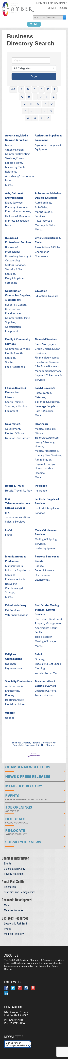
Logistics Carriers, (45, 690)
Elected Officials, (15, 433)
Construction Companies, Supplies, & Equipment (18, 295)
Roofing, (10, 695)
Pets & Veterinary (15, 605)
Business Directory (21, 742)
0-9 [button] (13, 89)
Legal (8, 530)
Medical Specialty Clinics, (45, 431)
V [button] (51, 111)
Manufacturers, (14, 566)
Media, (9, 145)
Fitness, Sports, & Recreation (15, 390)
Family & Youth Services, (14, 356)
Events (7, 863)
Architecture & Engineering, (14, 689)
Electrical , (11, 704)
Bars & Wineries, (44, 411)
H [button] (29, 96)
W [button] (28, 118)
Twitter (13, 988)
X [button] (35, 118)
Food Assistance (15, 367)
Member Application (50, 3)
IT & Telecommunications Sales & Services (18, 503)
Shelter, (9, 362)
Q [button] (51, 103)
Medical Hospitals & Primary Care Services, (48, 453)
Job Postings (27, 745)
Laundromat (42, 579)
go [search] (35, 76)
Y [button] (42, 118)
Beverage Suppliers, (46, 406)
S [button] (31, 111)
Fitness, (9, 397)
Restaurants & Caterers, (43, 395)
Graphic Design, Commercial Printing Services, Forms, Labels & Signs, (17, 156)
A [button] (21, 89)
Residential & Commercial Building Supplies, (17, 318)
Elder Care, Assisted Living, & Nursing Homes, (47, 442)
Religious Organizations (13, 656)
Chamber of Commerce (42, 254)
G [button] (22, 96)
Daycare (53, 296)
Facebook (6, 988)
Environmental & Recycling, (15, 582)
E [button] (48, 89)
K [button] (47, 96)
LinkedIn (6, 993)
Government (12, 424)
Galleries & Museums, (18, 216)
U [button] (45, 111)
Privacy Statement (14, 874)
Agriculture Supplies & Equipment (48, 138)
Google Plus (20, 988)
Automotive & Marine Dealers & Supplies (48, 195)
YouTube (33, 988)
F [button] (54, 89)
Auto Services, (43, 202)
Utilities (10, 712)
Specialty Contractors (18, 681)
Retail (38, 654)
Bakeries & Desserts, (47, 401)
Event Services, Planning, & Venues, (16, 205)
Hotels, (9, 490)
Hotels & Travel (14, 485)
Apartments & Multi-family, (47, 630)
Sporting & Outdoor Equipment (16, 409)
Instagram (26, 988)
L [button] (53, 96)
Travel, (18, 490)
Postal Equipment (45, 548)
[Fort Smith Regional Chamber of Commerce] (18, 15)
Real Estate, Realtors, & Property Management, (48, 621)
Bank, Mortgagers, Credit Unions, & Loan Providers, (47, 349)
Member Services (13, 910)
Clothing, (40, 668)
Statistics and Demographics (19, 892)
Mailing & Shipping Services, (46, 541)
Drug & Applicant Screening (15, 280)
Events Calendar (42, 742)
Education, (41, 296)
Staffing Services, (15, 265)
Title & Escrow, (43, 636)
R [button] (25, 111)
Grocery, (40, 659)
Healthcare (42, 424)
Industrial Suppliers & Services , (17, 573)
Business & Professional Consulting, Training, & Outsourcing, (18, 254)
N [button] (31, 103)
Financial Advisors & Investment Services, (47, 360)
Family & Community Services (17, 342)
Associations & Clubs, (47, 247)
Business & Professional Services (18, 240)
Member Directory (14, 934)
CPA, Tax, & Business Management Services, (48, 369)
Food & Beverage (45, 388)
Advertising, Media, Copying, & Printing (17, 138)
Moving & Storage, (45, 641)
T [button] (38, 111)
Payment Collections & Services (48, 377)
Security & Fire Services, (13, 272)
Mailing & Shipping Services (46, 532)
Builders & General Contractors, (16, 307)
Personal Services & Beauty (47, 559)
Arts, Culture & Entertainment (14, 195)
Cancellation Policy (14, 869)
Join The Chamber (45, 745)
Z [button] (48, 118)
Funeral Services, (45, 570)
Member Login (57, 8)
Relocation (10, 887)
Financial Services (46, 339)
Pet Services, (12, 610)
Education (41, 291)
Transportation (43, 695)
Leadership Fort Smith (16, 923)
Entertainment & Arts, (18, 211)
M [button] (24, 103)
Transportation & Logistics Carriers (45, 684)
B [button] (28, 89)
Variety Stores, (43, 673)
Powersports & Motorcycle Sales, (45, 223)
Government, (13, 429)
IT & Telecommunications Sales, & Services (17, 517)
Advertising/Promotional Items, (19, 178)
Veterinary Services (16, 615)
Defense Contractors (17, 438)
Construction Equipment (13, 329)
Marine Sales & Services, (43, 214)
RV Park (27, 490)
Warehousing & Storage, (14, 590)
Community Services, (17, 348)
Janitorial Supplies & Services (47, 501)
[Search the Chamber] (64, 17)
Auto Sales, (41, 207)
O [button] (38, 103)
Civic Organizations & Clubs (48, 240)
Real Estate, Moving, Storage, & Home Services (47, 610)
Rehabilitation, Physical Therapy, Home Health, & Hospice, (45, 466)
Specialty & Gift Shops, (48, 664)
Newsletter (13, 1036)
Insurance (41, 485)
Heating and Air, (14, 699)
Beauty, (39, 566)
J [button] (41, 96)
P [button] (45, 103)
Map (6, 905)
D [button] (41, 89)
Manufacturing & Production (15, 559)
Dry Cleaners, (43, 575)
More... (9, 185)
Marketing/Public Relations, (15, 169)
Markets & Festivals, (17, 220)
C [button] (35, 89)
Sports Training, (14, 402)
